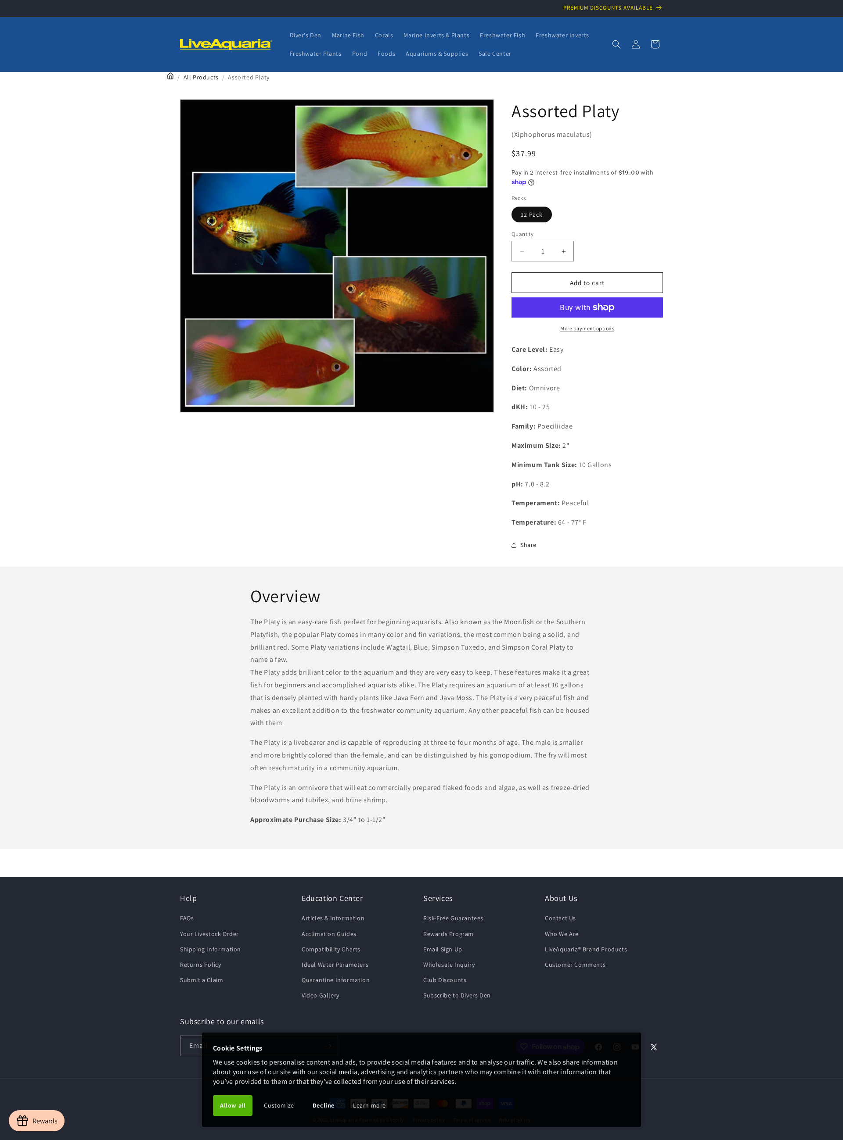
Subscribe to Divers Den (457, 995)
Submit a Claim (201, 980)
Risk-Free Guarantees (453, 918)
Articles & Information (333, 918)
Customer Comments (575, 964)
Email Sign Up (442, 949)
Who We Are (562, 934)
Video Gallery (320, 995)
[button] (616, 44)
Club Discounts (444, 980)
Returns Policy (200, 964)
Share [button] (528, 545)
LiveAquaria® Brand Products (586, 949)
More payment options (587, 328)
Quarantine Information (336, 980)
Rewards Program (448, 934)
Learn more (369, 1105)
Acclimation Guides (329, 934)
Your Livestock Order (209, 934)
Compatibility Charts (331, 949)
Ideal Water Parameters (335, 964)
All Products (201, 77)
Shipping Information (210, 949)
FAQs (187, 918)
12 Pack (532, 214)
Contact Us (560, 918)
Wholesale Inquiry (449, 964)
